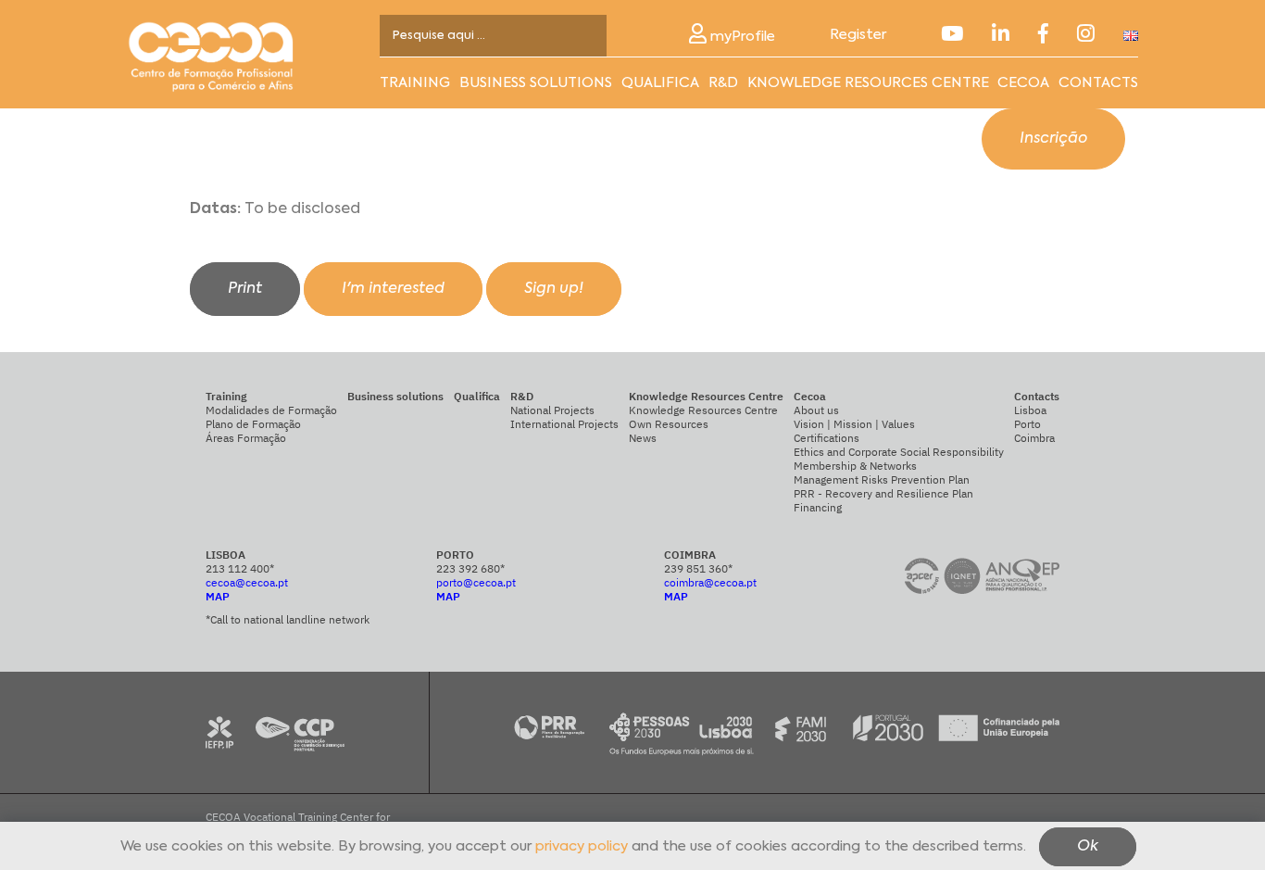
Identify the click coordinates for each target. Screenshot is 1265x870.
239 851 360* (698, 568)
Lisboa (1030, 410)
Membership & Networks (855, 466)
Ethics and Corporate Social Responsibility (899, 452)
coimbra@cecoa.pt (710, 582)
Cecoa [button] (1023, 83)
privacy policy (581, 847)
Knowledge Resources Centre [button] (868, 83)
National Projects (552, 410)
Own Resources (668, 424)
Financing (818, 507)
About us (816, 410)
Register (858, 35)
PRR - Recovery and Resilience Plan (883, 493)
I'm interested (393, 289)
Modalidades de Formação (271, 410)
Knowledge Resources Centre (703, 410)
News (643, 438)
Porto (1027, 424)
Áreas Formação (246, 438)
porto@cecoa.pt (476, 582)
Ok (1087, 847)
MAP (218, 596)
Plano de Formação (253, 424)
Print (245, 289)
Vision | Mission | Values (854, 424)
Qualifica (660, 83)
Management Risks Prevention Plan (882, 479)
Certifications (826, 438)
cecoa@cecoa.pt (247, 582)
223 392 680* (470, 568)
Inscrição (1053, 139)
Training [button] (415, 83)
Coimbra (1034, 438)
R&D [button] (723, 83)
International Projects (564, 424)
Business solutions (535, 83)
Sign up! (553, 289)
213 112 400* (240, 568)
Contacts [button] (1098, 83)
